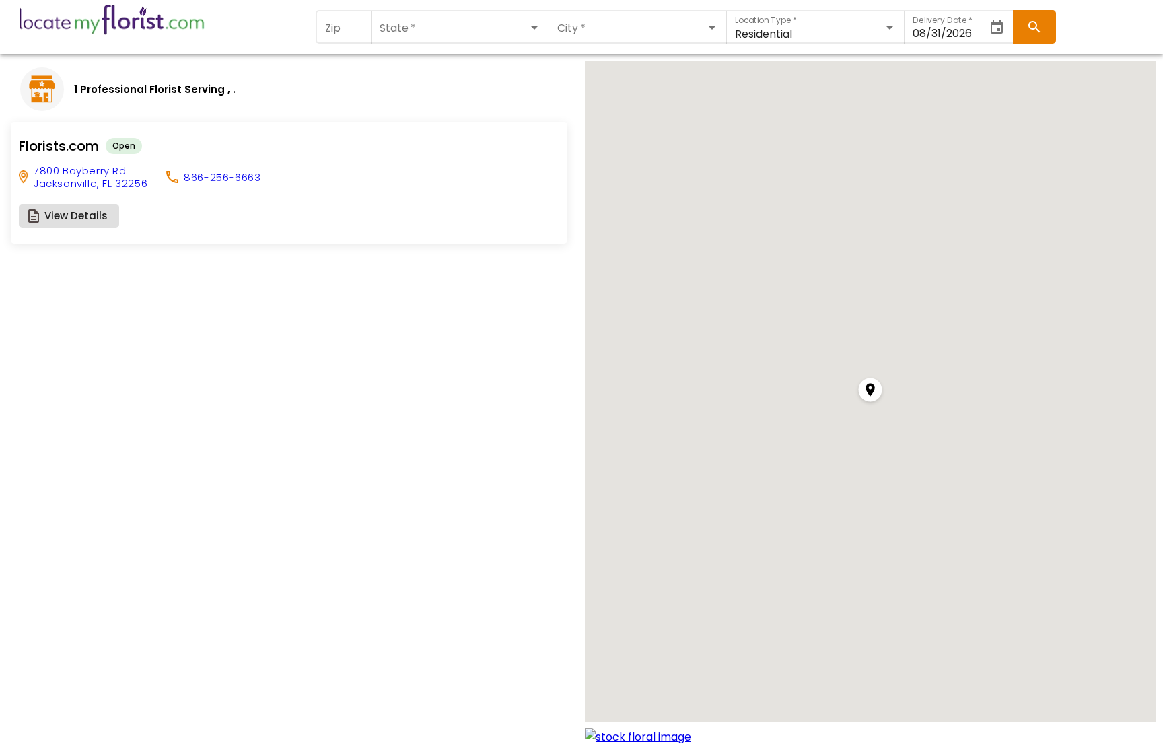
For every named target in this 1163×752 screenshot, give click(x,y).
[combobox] (460, 27)
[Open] (534, 27)
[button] (69, 216)
